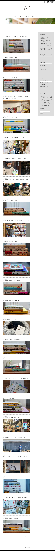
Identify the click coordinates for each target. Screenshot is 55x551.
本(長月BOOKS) (43, 78)
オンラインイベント (48, 97)
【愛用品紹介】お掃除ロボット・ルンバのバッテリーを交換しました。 (46, 45)
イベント (41, 67)
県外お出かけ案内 (43, 86)
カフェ (42, 102)
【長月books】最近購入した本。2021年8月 (11, 398)
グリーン (46, 99)
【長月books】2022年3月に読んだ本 (10, 200)
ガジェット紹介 (43, 76)
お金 (45, 102)
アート (42, 97)
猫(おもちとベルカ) (43, 82)
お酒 (48, 96)
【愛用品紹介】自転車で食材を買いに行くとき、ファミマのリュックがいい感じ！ (46, 54)
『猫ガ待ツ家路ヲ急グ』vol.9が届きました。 (11, 319)
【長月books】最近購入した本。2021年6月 (11, 518)
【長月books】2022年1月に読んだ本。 (10, 261)
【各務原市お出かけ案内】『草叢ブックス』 (11, 417)
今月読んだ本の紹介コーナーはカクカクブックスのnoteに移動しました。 (46, 49)
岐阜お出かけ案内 (43, 69)
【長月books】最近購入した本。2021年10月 (11, 339)
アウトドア (42, 99)
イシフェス (42, 96)
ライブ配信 (42, 84)
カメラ (43, 103)
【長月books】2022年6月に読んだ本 (10, 57)
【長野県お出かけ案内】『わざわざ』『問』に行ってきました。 (15, 437)
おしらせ (47, 103)
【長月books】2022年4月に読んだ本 (10, 117)
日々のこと (42, 65)
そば (41, 103)
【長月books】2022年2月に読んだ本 (10, 241)
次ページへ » (26, 536)
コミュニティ (48, 102)
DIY (49, 99)
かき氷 (46, 96)
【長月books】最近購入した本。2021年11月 (11, 300)
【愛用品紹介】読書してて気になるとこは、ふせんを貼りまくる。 (16, 378)
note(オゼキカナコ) (43, 80)
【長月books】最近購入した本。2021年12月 (11, 280)
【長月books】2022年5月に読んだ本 (10, 77)
